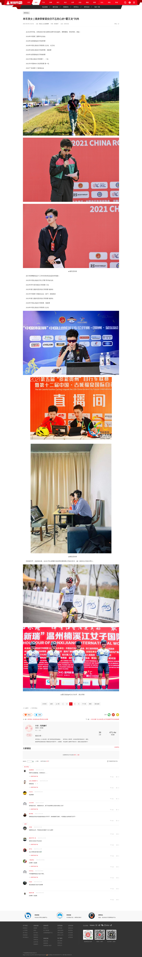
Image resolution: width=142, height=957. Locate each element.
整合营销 (60, 940)
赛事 (50, 2)
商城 (116, 2)
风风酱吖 (43, 726)
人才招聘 (25, 930)
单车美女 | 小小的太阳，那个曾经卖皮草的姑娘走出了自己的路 (48, 739)
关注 (29, 735)
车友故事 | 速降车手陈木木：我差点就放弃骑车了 (75, 741)
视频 (87, 2)
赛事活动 (70, 928)
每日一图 (97, 7)
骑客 (94, 2)
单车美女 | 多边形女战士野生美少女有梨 (38, 719)
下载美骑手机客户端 (113, 761)
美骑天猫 (45, 941)
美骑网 (35, 928)
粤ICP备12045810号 (67, 954)
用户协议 (25, 932)
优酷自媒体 (60, 930)
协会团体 (70, 932)
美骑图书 (36, 944)
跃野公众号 (60, 935)
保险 (109, 2)
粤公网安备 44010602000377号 (55, 954)
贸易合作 (60, 945)
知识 (65, 2)
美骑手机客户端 (34, 776)
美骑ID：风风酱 (39, 728)
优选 (80, 2)
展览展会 (70, 930)
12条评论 (116, 747)
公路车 (27, 708)
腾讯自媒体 (60, 932)
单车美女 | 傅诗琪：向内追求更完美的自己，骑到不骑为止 (76, 739)
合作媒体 (70, 935)
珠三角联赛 (46, 930)
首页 (28, 2)
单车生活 (86, 7)
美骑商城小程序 (47, 945)
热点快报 (45, 7)
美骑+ (35, 930)
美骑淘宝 (45, 943)
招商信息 (60, 943)
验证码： (25, 761)
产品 (43, 2)
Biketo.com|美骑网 (44, 23)
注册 (78, 754)
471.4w (112, 732)
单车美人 (76, 7)
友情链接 (70, 937)
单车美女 (34, 708)
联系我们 (25, 928)
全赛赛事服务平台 (48, 932)
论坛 (102, 2)
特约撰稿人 (26, 937)
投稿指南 (25, 935)
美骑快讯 (65, 7)
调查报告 (36, 937)
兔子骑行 (36, 932)
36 (100, 732)
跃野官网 (60, 928)
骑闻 (36, 2)
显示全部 (97, 704)
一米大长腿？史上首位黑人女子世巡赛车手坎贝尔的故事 (104, 719)
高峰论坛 (36, 939)
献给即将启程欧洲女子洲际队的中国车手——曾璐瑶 (48, 741)
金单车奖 (36, 942)
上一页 (57, 704)
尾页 (90, 704)
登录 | (75, 754)
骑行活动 (55, 7)
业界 (72, 2)
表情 (37, 761)
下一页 (84, 704)
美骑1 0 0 (45, 928)
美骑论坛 (36, 935)
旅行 (58, 2)
